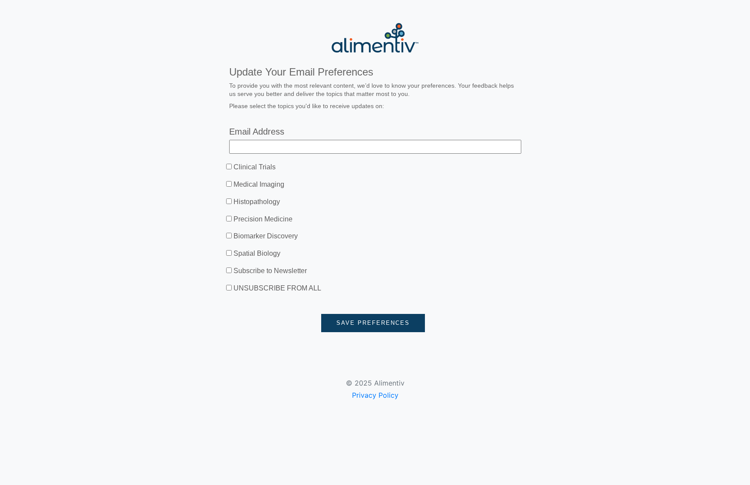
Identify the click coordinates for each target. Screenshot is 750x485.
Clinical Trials (255, 167)
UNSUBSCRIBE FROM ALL (277, 288)
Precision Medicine (263, 219)
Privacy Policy (375, 395)
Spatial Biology (257, 253)
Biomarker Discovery (266, 236)
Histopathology (257, 201)
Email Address (256, 131)
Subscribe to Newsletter (270, 270)
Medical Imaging (259, 184)
